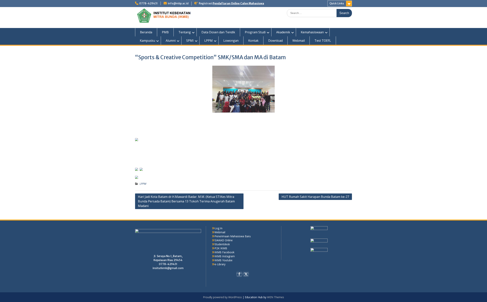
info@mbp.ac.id (178, 3)
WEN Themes (275, 297)
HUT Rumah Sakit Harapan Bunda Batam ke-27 (315, 197)
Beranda (146, 32)
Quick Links (336, 3)
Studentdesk (222, 244)
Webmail (298, 40)
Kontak (253, 40)
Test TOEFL (322, 40)
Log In (218, 228)
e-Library (220, 264)
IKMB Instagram (225, 256)
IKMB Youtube (223, 260)
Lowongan (231, 40)
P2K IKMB (221, 248)
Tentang (184, 32)
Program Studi (255, 32)
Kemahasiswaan (312, 32)
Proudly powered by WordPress (222, 297)
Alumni (171, 40)
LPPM (208, 40)
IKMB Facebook (224, 252)
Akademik (283, 32)
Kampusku (147, 40)
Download (275, 40)
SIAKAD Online (224, 240)
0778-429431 (148, 3)
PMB (165, 32)
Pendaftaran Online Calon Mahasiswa (238, 3)
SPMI (190, 40)
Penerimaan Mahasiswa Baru (233, 236)
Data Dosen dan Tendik (218, 32)
